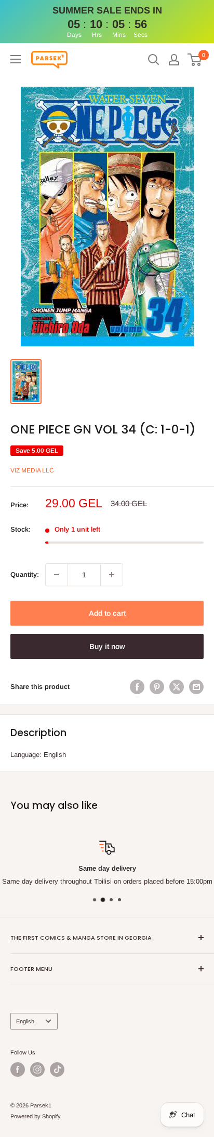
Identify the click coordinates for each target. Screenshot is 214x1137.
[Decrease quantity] (57, 575)
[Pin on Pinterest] (157, 687)
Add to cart (107, 613)
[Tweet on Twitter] (176, 687)
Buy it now (107, 646)
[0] (195, 59)
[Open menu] (15, 59)
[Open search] (153, 59)
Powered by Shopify (35, 1116)
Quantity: (24, 574)
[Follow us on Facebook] (17, 1069)
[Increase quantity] (112, 575)
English (25, 1021)
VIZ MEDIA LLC (32, 470)
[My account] (174, 59)
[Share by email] (196, 687)
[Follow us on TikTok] (57, 1069)
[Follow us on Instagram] (37, 1069)
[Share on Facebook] (137, 687)
